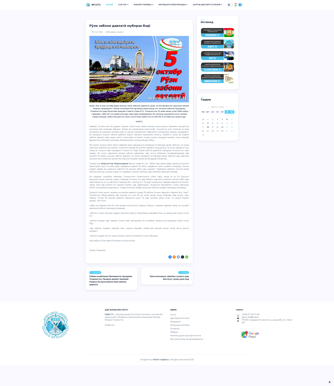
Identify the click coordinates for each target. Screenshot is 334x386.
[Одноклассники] (174, 257)
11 (208, 123)
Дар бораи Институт (180, 318)
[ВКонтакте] (170, 257)
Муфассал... (110, 325)
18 (208, 127)
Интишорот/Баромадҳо (172, 4)
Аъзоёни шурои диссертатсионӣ (185, 335)
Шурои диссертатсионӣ (206, 4)
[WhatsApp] (187, 257)
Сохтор (122, 4)
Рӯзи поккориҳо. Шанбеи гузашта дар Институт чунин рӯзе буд (169, 277)
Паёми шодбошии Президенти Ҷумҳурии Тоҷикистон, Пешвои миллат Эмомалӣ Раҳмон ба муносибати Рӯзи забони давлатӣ (110, 280)
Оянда (185, 272)
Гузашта (96, 272)
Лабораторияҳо (143, 4)
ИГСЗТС (96, 4)
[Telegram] (178, 257)
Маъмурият (175, 322)
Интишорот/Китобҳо (180, 325)
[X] (182, 257)
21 (222, 127)
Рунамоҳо (175, 328)
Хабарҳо (174, 332)
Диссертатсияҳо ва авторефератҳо (186, 339)
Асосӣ (109, 4)
